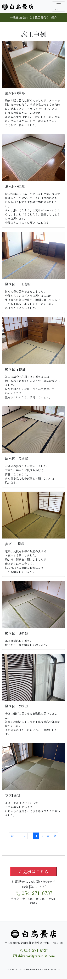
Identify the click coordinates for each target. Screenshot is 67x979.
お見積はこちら (34, 871)
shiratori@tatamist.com (36, 955)
